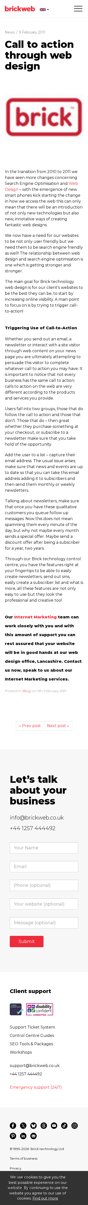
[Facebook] (13, 1125)
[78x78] (44, 117)
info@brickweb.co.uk (37, 817)
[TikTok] (64, 1125)
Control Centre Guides (32, 1035)
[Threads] (44, 1125)
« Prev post (30, 725)
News (10, 32)
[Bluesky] (33, 1125)
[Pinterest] (13, 1136)
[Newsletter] (33, 1136)
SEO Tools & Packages (31, 1044)
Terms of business (23, 1158)
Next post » (58, 725)
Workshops (21, 1052)
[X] (23, 1125)
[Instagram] (74, 1125)
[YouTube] (54, 1125)
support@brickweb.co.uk (35, 1065)
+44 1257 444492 (32, 828)
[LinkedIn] (23, 1136)
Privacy (15, 1168)
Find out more (45, 1198)
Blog (26, 691)
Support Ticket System (32, 1027)
